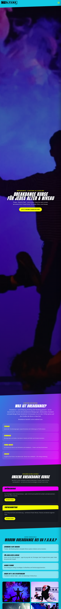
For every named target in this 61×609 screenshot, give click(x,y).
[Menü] (59, 3)
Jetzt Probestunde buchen (30, 209)
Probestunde (10, 499)
